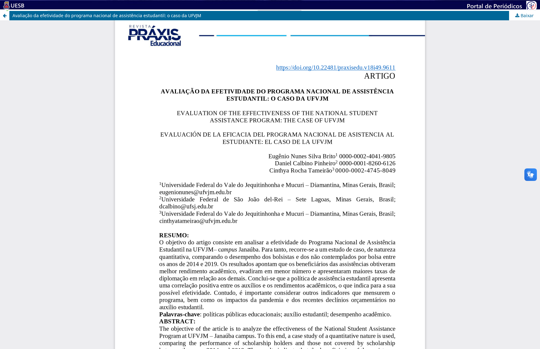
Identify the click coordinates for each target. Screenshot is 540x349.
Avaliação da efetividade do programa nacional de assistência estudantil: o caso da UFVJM (106, 15)
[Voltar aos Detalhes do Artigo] (4, 15)
